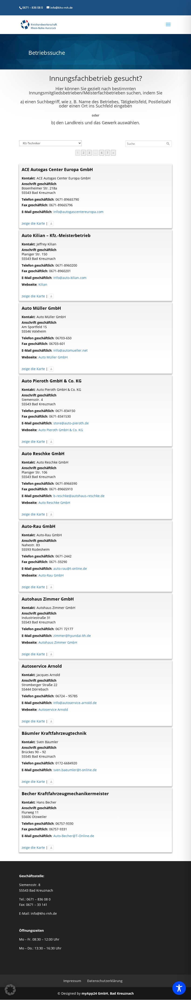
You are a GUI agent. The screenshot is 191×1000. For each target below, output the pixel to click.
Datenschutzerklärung (105, 981)
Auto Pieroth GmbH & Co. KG (60, 430)
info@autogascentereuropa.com (78, 212)
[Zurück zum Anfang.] (51, 223)
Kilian (42, 284)
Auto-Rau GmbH (51, 575)
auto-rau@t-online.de (70, 568)
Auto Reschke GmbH (54, 502)
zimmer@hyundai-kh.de (72, 635)
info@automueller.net (70, 350)
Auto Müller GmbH (53, 357)
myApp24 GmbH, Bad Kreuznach (108, 993)
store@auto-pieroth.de (71, 423)
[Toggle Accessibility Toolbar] (179, 988)
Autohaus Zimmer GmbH (57, 642)
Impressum (72, 981)
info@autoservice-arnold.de (75, 703)
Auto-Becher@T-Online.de (73, 836)
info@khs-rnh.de (44, 913)
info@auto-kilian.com (69, 277)
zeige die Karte (33, 223)
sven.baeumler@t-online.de (75, 770)
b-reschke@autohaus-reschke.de (79, 496)
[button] (10, 989)
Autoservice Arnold (53, 709)
